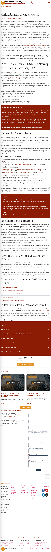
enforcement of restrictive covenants (25, 164)
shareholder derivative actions (25, 179)
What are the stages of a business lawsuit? (10, 297)
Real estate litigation (8, 172)
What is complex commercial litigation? (10, 287)
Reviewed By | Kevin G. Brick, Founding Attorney (11, 18)
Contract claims (7, 162)
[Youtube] (46, 490)
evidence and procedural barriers (38, 122)
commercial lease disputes (24, 172)
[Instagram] (46, 495)
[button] (25, 107)
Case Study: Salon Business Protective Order (12, 196)
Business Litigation (8, 320)
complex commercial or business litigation (35, 45)
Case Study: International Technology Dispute (12, 107)
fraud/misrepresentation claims (34, 169)
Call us (16, 56)
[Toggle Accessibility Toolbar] (3, 549)
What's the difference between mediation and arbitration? (13, 300)
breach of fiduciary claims (27, 182)
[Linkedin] (43, 495)
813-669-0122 (12, 416)
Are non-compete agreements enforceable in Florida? (12, 294)
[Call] (32, 2)
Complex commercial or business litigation (13, 169)
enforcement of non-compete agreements (12, 77)
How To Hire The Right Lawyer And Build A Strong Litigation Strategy (37, 394)
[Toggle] (49, 2)
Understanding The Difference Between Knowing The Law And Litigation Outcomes (12, 395)
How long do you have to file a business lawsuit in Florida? (13, 290)
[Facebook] (43, 490)
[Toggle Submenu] (48, 329)
